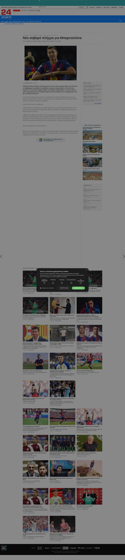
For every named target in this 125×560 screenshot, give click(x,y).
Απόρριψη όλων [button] (64, 288)
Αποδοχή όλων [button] (78, 288)
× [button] (86, 269)
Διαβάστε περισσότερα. (61, 276)
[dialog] (62, 280)
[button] (47, 288)
